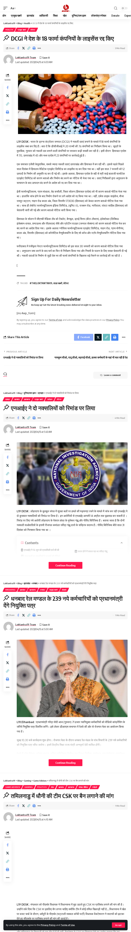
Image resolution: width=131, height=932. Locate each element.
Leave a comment (112, 375)
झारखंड (17, 399)
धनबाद (42, 590)
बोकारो (64, 590)
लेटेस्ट (33, 30)
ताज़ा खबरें (57, 283)
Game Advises (12, 787)
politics (42, 787)
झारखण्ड (27, 399)
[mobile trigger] (6, 8)
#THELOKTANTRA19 (41, 283)
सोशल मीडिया (83, 787)
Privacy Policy (48, 925)
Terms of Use (68, 925)
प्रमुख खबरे (22, 30)
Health (9, 30)
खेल (52, 787)
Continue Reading (65, 565)
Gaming (29, 787)
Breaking (10, 590)
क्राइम (7, 399)
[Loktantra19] (65, 8)
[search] (115, 8)
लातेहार (49, 399)
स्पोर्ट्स (94, 787)
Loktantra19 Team (25, 57)
